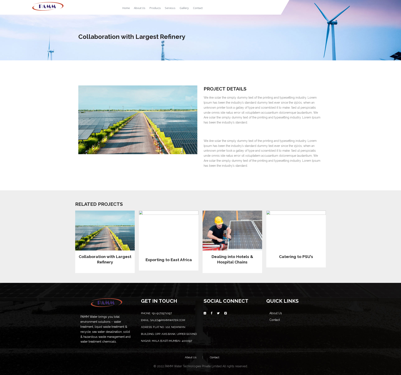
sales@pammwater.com (167, 320)
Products (155, 8)
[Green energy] (47, 5)
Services (170, 8)
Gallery (184, 8)
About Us (139, 8)
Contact (198, 8)
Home (126, 8)
